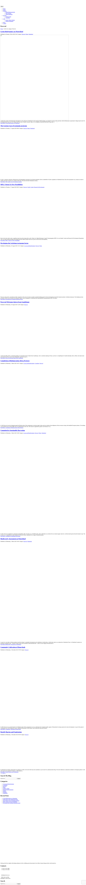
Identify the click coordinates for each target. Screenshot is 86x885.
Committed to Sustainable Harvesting (13, 430)
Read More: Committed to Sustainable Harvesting (10, 536)
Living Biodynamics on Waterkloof (12, 31)
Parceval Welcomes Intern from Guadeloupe (15, 302)
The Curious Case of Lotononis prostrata (14, 126)
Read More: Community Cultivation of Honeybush (11, 729)
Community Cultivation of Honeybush (13, 647)
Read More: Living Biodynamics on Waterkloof (10, 123)
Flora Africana (8, 13)
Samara (4, 790)
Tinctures (5, 792)
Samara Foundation (9, 21)
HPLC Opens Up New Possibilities (12, 184)
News (4, 22)
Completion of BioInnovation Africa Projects (15, 361)
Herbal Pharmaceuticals (10, 12)
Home (4, 8)
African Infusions (9, 14)
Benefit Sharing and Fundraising (11, 732)
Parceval (23, 34)
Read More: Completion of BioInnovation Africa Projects (12, 427)
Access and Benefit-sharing (29, 245)
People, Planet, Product (10, 20)
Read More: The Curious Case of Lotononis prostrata (11, 181)
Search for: (3, 778)
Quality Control (30, 187)
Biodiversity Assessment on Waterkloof (13, 539)
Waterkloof (31, 34)
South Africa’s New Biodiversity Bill (10, 799)
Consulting (8, 17)
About (4, 9)
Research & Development (39, 187)
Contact (4, 23)
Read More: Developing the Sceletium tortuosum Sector (12, 299)
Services (4, 15)
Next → (4, 773)
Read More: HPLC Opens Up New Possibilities (10, 240)
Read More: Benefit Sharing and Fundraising (9, 772)
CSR (4, 19)
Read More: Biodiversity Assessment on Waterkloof (11, 644)
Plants (27, 34)
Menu (2, 6)
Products (4, 11)
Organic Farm (8, 16)
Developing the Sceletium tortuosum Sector (14, 243)
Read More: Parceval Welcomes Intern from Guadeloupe (12, 358)
